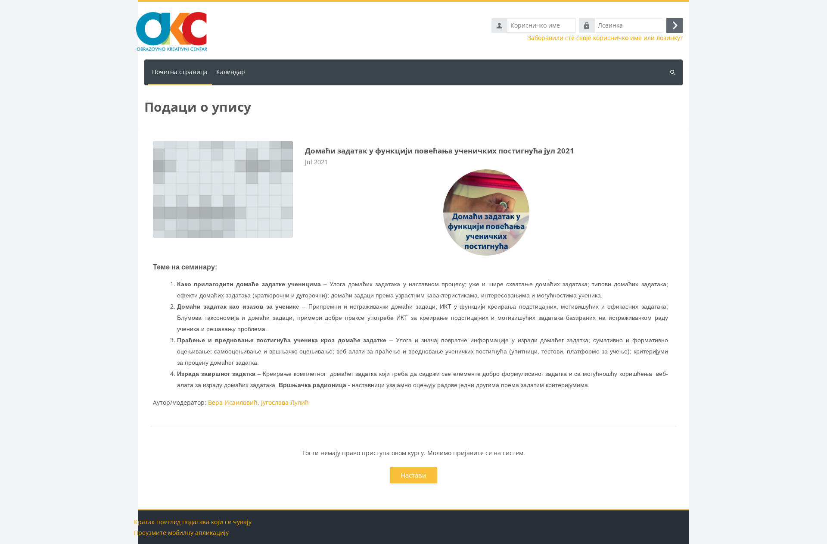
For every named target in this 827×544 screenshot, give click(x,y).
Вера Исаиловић (233, 402)
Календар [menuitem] (230, 72)
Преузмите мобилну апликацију (181, 532)
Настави (413, 475)
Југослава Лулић (285, 402)
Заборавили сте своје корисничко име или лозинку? (605, 38)
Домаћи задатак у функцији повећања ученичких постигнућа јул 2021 (439, 151)
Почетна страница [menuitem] (180, 72)
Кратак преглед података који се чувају (193, 522)
